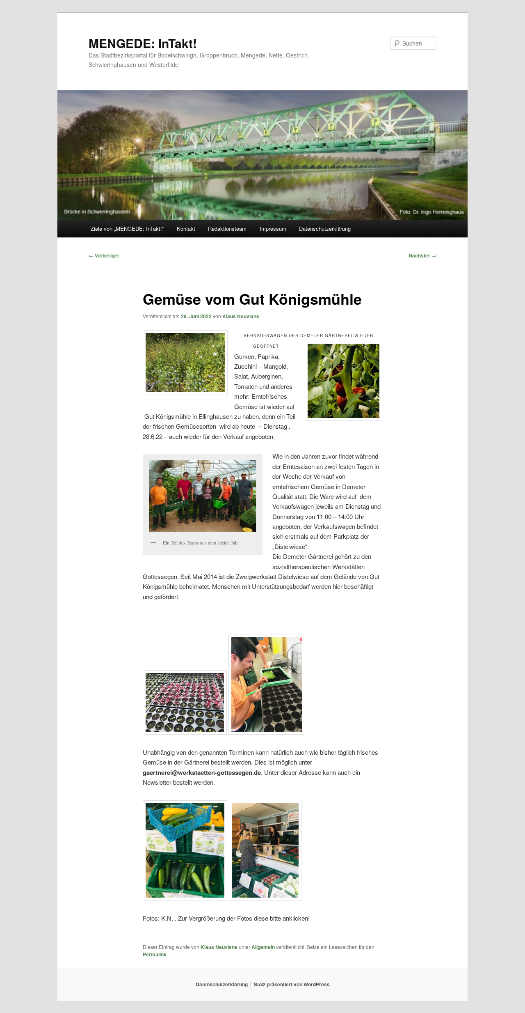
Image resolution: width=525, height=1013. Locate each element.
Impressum (273, 228)
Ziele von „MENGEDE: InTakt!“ (127, 228)
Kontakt (186, 228)
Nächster (422, 255)
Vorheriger (104, 255)
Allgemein (263, 947)
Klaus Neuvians (240, 316)
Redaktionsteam (227, 228)
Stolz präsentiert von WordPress (292, 984)
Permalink (155, 954)
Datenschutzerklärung (325, 228)
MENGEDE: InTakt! (143, 43)
